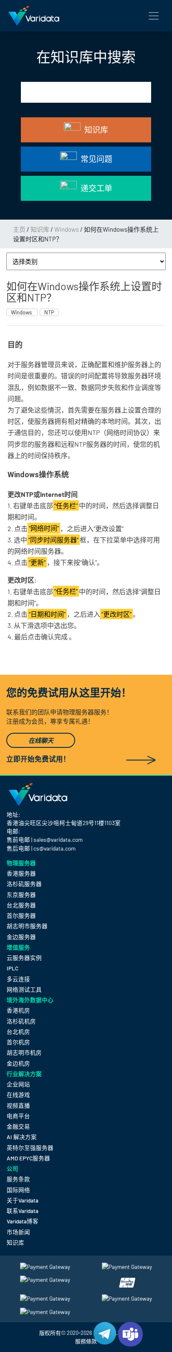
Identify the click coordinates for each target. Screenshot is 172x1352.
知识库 (39, 229)
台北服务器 (21, 905)
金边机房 (18, 1063)
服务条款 (18, 1178)
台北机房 (18, 1031)
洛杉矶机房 (21, 1021)
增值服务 (18, 947)
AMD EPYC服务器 (28, 1158)
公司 (12, 1168)
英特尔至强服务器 (30, 1147)
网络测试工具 (24, 989)
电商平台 (18, 1115)
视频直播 (18, 1105)
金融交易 (18, 1126)
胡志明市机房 (24, 1052)
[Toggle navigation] (153, 16)
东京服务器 (21, 894)
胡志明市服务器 (27, 925)
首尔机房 (18, 1042)
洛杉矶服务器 (24, 883)
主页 (19, 229)
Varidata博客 (22, 1221)
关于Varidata (22, 1200)
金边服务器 (21, 936)
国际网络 (18, 1189)
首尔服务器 (21, 915)
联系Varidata (22, 1210)
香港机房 (18, 1010)
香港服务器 (21, 873)
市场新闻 (18, 1232)
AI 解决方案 (22, 1136)
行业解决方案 (24, 1073)
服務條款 (86, 1341)
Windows (66, 229)
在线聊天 (40, 740)
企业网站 (18, 1084)
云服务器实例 (24, 957)
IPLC (12, 968)
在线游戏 (18, 1094)
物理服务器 (21, 862)
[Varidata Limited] (34, 15)
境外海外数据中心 (30, 999)
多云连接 (18, 978)
